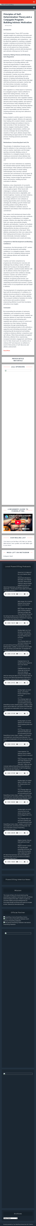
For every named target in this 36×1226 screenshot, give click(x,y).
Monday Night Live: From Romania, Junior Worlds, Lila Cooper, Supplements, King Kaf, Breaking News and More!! (24, 634)
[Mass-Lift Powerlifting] (6, 4)
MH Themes (30, 1224)
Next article (18, 360)
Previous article (18, 358)
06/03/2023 (8, 25)
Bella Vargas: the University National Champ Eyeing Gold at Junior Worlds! (25, 603)
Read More (6, 350)
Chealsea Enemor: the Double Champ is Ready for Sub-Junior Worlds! (25, 662)
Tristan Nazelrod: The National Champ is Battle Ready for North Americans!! (25, 753)
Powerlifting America (21, 917)
